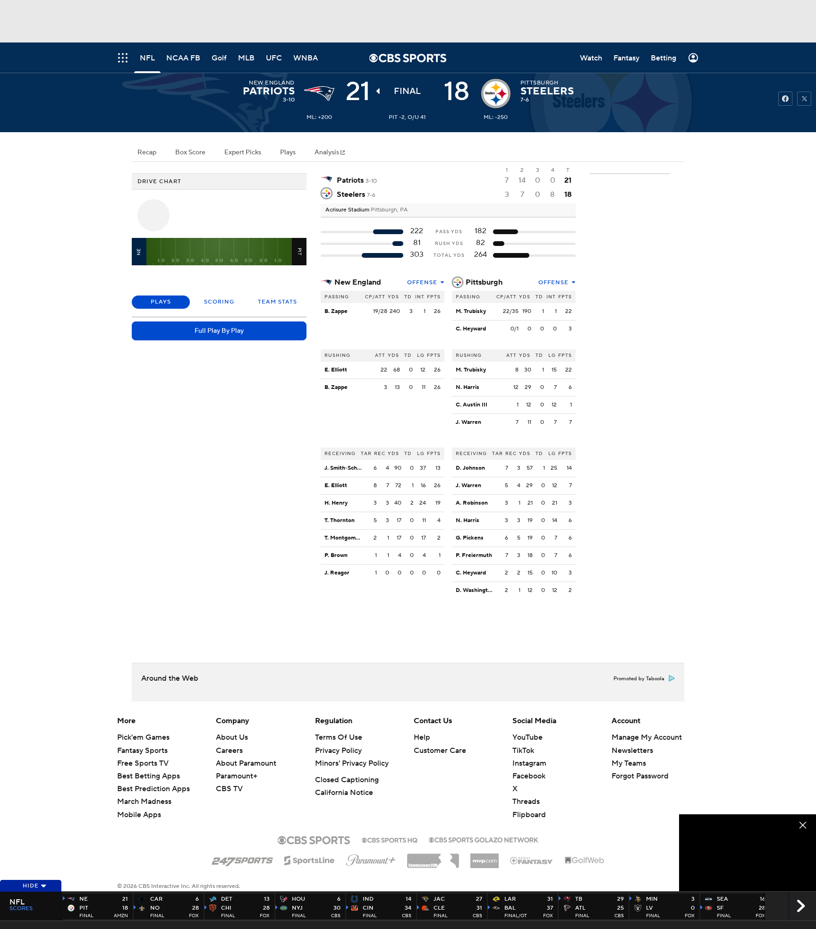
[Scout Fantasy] (531, 860)
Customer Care (440, 750)
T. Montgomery (344, 537)
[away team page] (319, 93)
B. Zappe (336, 311)
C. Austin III (471, 404)
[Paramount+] (371, 858)
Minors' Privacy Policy (352, 763)
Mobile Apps (139, 814)
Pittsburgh (484, 282)
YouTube (527, 737)
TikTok (523, 750)
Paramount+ (236, 776)
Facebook (528, 776)
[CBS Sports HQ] (389, 839)
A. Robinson (472, 503)
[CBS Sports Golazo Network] (483, 839)
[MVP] (484, 857)
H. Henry (336, 503)
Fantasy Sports (142, 750)
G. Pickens (470, 537)
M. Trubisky (471, 311)
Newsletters (632, 750)
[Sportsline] (309, 859)
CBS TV (229, 789)
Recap (146, 152)
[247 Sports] (242, 858)
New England (357, 282)
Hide (31, 885)
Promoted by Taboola (638, 679)
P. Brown (336, 555)
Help (422, 737)
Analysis (327, 152)
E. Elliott (335, 369)
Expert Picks (242, 152)
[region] (747, 852)
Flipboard (529, 814)
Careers (229, 750)
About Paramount (246, 763)
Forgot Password (640, 776)
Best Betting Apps (148, 776)
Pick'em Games (143, 737)
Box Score (190, 152)
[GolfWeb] (584, 860)
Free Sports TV (143, 763)
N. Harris (467, 387)
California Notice (344, 792)
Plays (288, 152)
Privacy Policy (338, 750)
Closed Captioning (347, 780)
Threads (526, 801)
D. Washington (475, 590)
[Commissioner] (433, 857)
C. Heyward (471, 328)
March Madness (144, 801)
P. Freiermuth (474, 555)
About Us (232, 737)
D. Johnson (470, 468)
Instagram (529, 763)
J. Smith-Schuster (347, 468)
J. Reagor (336, 572)
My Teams (629, 763)
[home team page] (496, 93)
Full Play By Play (219, 331)
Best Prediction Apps (153, 789)
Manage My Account (647, 737)
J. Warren (468, 422)
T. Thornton (339, 520)
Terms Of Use (338, 737)
